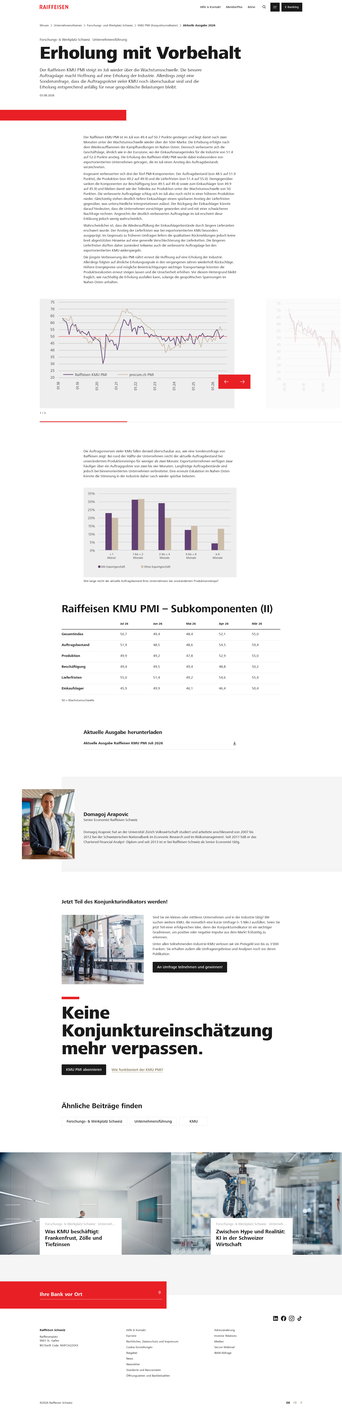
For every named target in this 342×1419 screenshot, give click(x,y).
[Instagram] (291, 1318)
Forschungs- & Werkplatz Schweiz (94, 1121)
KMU (194, 1121)
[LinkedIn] (275, 1318)
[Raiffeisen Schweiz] (54, 7)
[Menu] (275, 7)
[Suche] (264, 7)
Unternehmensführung (153, 1121)
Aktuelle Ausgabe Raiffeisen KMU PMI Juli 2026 (123, 743)
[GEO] (159, 1293)
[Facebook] (283, 1318)
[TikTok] (299, 1318)
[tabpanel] (135, 359)
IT (301, 1402)
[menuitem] (210, 7)
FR (295, 1402)
